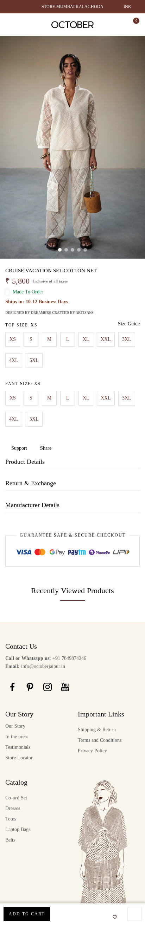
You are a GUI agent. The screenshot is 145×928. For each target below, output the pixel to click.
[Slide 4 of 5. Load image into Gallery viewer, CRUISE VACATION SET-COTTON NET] (79, 250)
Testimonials (17, 747)
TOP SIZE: (21, 325)
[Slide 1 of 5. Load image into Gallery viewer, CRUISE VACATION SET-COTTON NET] (60, 250)
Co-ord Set (16, 797)
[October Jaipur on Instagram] (47, 687)
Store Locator (19, 757)
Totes (10, 819)
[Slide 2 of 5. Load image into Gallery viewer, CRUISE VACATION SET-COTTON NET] (66, 250)
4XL (13, 360)
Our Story (15, 726)
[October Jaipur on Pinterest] (30, 687)
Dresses (12, 808)
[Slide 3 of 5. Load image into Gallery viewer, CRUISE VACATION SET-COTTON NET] (72, 250)
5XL (34, 360)
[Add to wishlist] (113, 917)
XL (86, 339)
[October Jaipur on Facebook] (12, 687)
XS (13, 339)
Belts (10, 840)
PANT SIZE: (23, 383)
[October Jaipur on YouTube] (65, 687)
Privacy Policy (92, 750)
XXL (106, 339)
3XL (126, 339)
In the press (16, 736)
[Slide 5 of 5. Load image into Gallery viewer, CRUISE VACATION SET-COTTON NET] (85, 250)
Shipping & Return (97, 729)
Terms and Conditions (99, 740)
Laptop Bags (17, 829)
